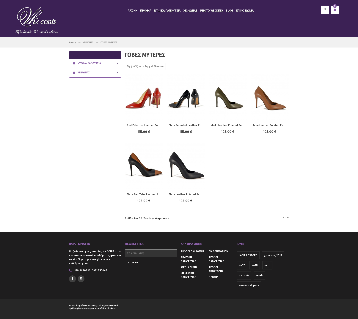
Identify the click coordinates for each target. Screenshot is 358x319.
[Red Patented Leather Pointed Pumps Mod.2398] (144, 97)
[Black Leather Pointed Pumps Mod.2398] (186, 166)
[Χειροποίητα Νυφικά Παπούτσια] (37, 20)
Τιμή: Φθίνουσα (154, 66)
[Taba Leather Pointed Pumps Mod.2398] (270, 97)
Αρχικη (72, 42)
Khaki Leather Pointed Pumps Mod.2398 (235, 125)
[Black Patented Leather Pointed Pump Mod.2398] (186, 97)
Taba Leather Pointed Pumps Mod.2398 (277, 125)
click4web (111, 308)
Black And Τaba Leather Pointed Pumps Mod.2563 (157, 194)
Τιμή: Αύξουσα (135, 66)
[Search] (325, 12)
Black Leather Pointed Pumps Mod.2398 (193, 194)
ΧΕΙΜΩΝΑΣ (88, 42)
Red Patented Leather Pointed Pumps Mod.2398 (156, 125)
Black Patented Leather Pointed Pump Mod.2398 (198, 125)
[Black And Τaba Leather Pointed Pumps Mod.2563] (144, 166)
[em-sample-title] (81, 278)
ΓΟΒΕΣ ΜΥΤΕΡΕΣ (109, 42)
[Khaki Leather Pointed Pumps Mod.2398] (228, 97)
